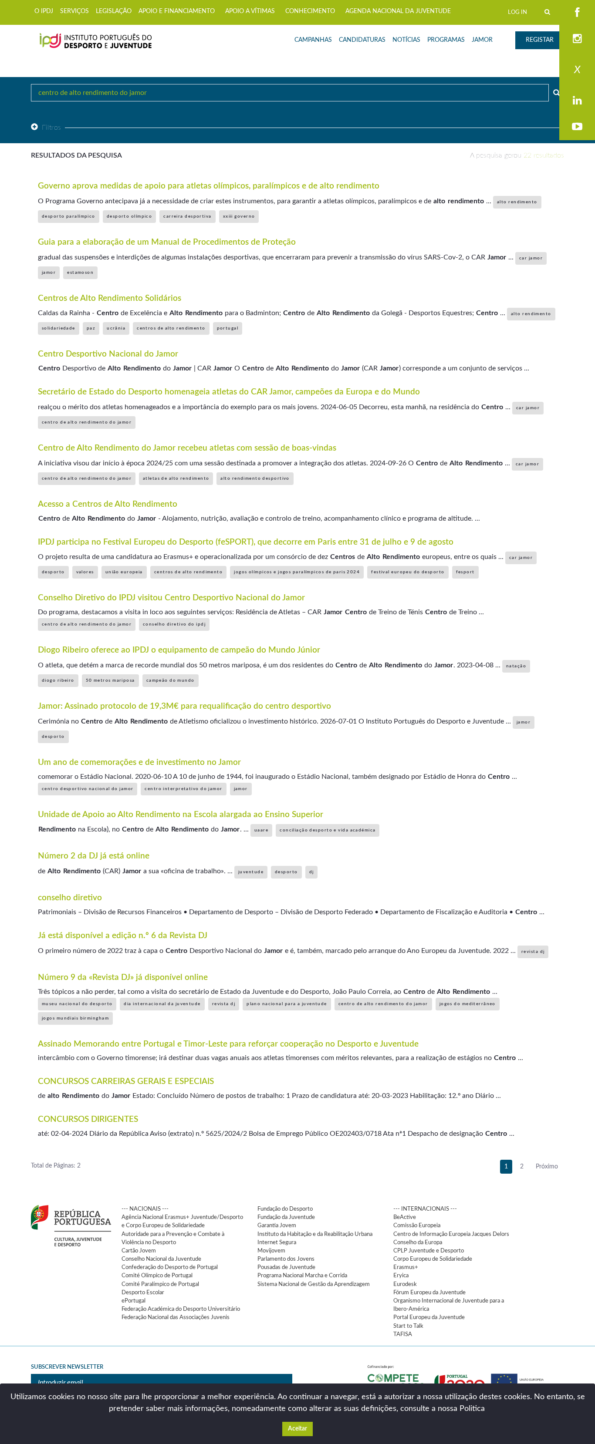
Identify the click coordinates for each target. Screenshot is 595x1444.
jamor (49, 272)
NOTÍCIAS (406, 40)
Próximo (547, 1167)
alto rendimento (517, 202)
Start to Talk (408, 1326)
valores (85, 572)
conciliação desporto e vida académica (327, 830)
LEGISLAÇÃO (114, 11)
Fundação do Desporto (285, 1209)
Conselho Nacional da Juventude (161, 1259)
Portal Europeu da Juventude (429, 1317)
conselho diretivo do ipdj (174, 624)
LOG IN (517, 12)
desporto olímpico (129, 216)
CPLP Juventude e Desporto (428, 1250)
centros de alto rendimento (171, 328)
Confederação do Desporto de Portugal (170, 1267)
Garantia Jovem (276, 1225)
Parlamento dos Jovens (285, 1259)
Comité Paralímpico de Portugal (160, 1284)
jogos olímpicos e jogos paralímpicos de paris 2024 (297, 572)
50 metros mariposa (110, 680)
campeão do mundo (170, 680)
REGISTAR (540, 40)
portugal (228, 328)
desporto (53, 572)
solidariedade (58, 328)
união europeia (124, 572)
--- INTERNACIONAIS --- (425, 1209)
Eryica (401, 1275)
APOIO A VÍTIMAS (250, 11)
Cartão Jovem (139, 1250)
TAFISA (402, 1334)
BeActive (404, 1217)
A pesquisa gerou (517, 155)
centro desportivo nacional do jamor (87, 789)
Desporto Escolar (143, 1292)
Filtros (51, 127)
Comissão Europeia (416, 1225)
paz (91, 328)
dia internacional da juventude (162, 1004)
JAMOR (482, 40)
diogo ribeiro (58, 680)
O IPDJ (43, 11)
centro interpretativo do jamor (183, 789)
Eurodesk (405, 1284)
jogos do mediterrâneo (467, 1004)
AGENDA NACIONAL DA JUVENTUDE (398, 11)
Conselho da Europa (417, 1242)
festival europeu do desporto (407, 572)
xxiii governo (239, 216)
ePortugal (133, 1300)
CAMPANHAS (313, 40)
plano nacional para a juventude (287, 1004)
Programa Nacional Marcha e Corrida (302, 1275)
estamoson (80, 272)
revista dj (532, 951)
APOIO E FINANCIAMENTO (177, 11)
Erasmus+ (405, 1267)
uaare (261, 830)
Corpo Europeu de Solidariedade (432, 1259)
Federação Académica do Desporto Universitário (181, 1309)
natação (516, 666)
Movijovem (271, 1250)
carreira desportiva (187, 216)
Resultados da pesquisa (76, 155)
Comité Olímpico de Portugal (157, 1275)
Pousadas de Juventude (286, 1267)
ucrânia (116, 328)
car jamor (531, 258)
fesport (465, 572)
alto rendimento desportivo (254, 478)
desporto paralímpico (68, 216)
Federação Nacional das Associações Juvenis (176, 1317)
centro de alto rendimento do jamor (87, 422)
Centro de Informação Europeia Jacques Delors (451, 1234)
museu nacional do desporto (77, 1004)
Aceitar (297, 1429)
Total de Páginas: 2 (56, 1166)
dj (311, 872)
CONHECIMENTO (310, 11)
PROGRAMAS (446, 40)
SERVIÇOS (74, 11)
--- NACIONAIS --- (145, 1209)
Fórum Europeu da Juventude (429, 1292)
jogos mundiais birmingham (75, 1018)
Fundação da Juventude (286, 1217)
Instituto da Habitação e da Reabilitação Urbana (314, 1234)
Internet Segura (276, 1242)
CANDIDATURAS (362, 40)
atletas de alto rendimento (176, 478)
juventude (251, 872)
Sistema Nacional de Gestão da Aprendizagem (313, 1284)
